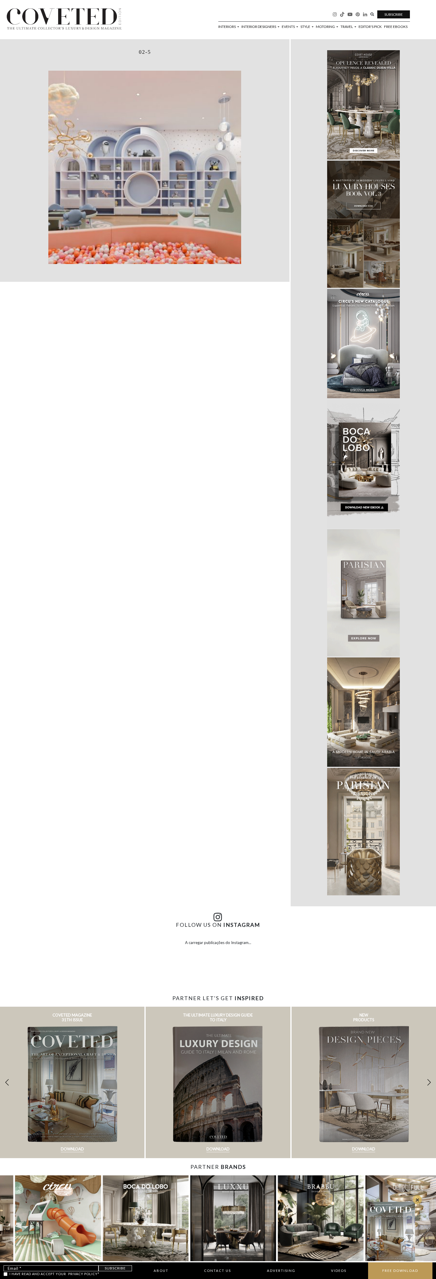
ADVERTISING (281, 1270)
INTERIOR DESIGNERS (259, 27)
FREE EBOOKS (396, 27)
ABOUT (161, 1270)
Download (72, 1149)
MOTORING (325, 27)
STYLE (305, 27)
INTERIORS (227, 27)
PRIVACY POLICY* (83, 1274)
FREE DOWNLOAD (400, 1270)
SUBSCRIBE (393, 14)
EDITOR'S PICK (370, 27)
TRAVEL (347, 27)
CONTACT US (217, 1270)
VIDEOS (338, 1270)
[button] (429, 1082)
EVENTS (288, 27)
